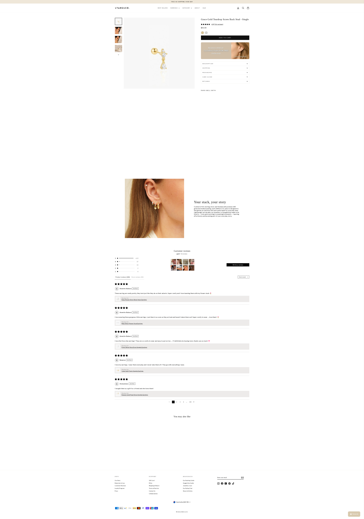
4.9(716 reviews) (217, 24)
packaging (207, 72)
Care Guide (207, 77)
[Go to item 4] (191, 262)
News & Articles (187, 491)
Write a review (238, 265)
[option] (202, 32)
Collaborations (153, 493)
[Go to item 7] (185, 268)
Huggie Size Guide (188, 483)
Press (116, 491)
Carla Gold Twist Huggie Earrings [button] (132, 371)
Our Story (117, 480)
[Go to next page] (194, 402)
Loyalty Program (119, 488)
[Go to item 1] (173, 262)
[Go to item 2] (179, 262)
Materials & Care (120, 483)
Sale (204, 8)
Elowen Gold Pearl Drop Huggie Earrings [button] (135, 395)
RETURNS (206, 81)
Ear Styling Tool (187, 488)
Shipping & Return (154, 485)
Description (207, 63)
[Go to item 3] (185, 262)
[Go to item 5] (173, 268)
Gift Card (152, 480)
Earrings (174, 8)
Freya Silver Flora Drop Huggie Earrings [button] (134, 347)
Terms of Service (154, 488)
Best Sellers (163, 8)
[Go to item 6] (179, 268)
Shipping (206, 68)
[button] (126, 258)
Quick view (130, 453)
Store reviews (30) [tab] (137, 277)
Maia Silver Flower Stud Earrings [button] (132, 323)
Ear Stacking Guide (188, 480)
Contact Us (152, 491)
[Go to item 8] (191, 268)
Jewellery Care (187, 485)
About (197, 8)
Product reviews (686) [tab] (122, 277)
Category (186, 8)
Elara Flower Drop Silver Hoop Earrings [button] (134, 300)
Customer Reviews (120, 485)
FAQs (150, 483)
